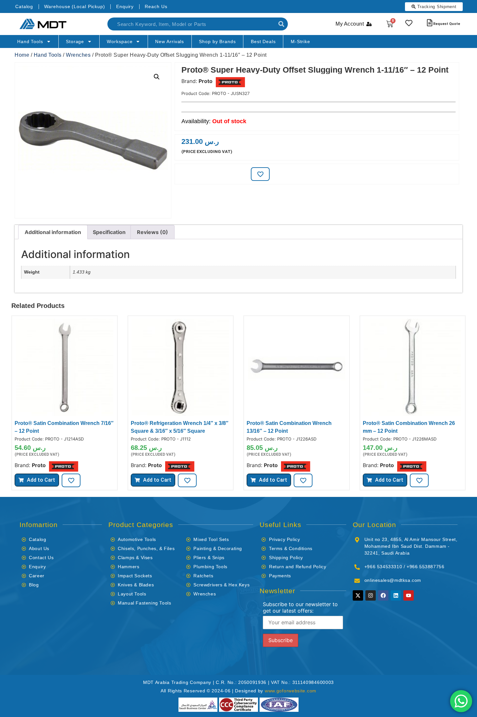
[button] (157, 77)
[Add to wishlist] (260, 174)
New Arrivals (169, 41)
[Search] (281, 24)
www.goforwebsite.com (290, 690)
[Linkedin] (396, 595)
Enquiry (125, 6)
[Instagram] (370, 595)
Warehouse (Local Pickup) (74, 6)
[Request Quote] (429, 22)
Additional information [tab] (53, 232)
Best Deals (263, 41)
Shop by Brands (217, 41)
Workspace (119, 41)
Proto (206, 81)
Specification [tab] (109, 232)
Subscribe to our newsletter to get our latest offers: (300, 607)
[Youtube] (408, 595)
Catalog (24, 6)
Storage (75, 41)
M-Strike (300, 41)
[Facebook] (383, 595)
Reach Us (156, 6)
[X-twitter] (358, 595)
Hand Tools (30, 41)
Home (22, 55)
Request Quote (446, 24)
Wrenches (78, 55)
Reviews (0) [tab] (152, 232)
